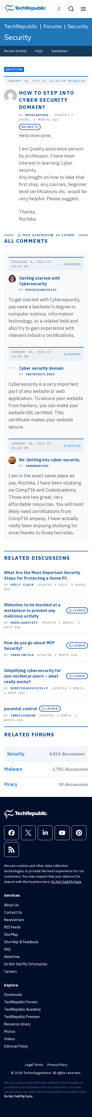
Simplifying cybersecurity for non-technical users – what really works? (32, 676)
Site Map (11, 934)
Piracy (10, 784)
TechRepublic (21, 26)
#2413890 (72, 354)
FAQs (39, 51)
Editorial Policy (16, 1046)
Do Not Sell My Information (25, 964)
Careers (10, 971)
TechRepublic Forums (21, 1002)
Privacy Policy (57, 1065)
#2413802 (72, 264)
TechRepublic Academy (22, 1009)
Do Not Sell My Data (66, 882)
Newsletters (14, 920)
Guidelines (59, 51)
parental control (20, 708)
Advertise (12, 956)
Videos (9, 1039)
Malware (13, 769)
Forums (52, 26)
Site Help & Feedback (21, 942)
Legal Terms (34, 1065)
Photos (9, 1031)
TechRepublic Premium (22, 1016)
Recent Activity (15, 51)
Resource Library (17, 1024)
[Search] (71, 8)
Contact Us (13, 912)
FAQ (7, 949)
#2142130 (76, 81)
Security (78, 26)
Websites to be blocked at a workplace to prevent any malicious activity (32, 610)
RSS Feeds (12, 927)
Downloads (13, 994)
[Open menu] (83, 8)
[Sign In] (58, 8)
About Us (11, 905)
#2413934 (72, 446)
